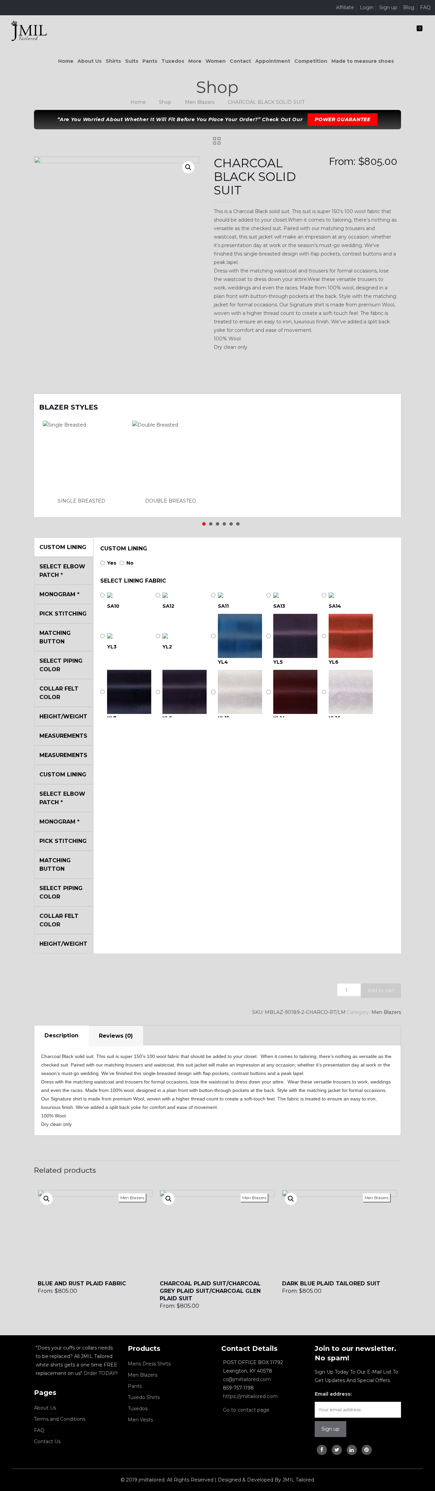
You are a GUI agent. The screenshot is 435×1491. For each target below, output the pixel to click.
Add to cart (381, 990)
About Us (45, 1408)
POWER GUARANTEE (342, 119)
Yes (111, 563)
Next (387, 402)
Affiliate (345, 7)
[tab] (61, 1035)
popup (46, 1199)
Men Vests (140, 1420)
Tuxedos (137, 1408)
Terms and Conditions (59, 1419)
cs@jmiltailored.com (247, 1379)
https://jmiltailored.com (250, 1396)
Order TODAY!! (101, 1373)
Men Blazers (199, 102)
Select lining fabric (133, 581)
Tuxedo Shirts (144, 1397)
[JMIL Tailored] (29, 30)
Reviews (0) (116, 1036)
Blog (408, 7)
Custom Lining (123, 548)
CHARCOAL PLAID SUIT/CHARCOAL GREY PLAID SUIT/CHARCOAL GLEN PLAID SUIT (210, 1291)
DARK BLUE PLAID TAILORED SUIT (331, 1283)
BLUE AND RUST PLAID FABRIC (82, 1283)
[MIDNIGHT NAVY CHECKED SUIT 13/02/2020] (6, 1463)
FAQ (425, 7)
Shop (165, 102)
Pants (135, 1386)
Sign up (388, 7)
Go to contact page (246, 1410)
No (130, 563)
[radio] (83, 463)
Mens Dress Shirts (149, 1364)
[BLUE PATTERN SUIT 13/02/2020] (429, 1463)
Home (138, 102)
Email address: (333, 1394)
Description (62, 1035)
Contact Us (47, 1441)
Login (366, 7)
